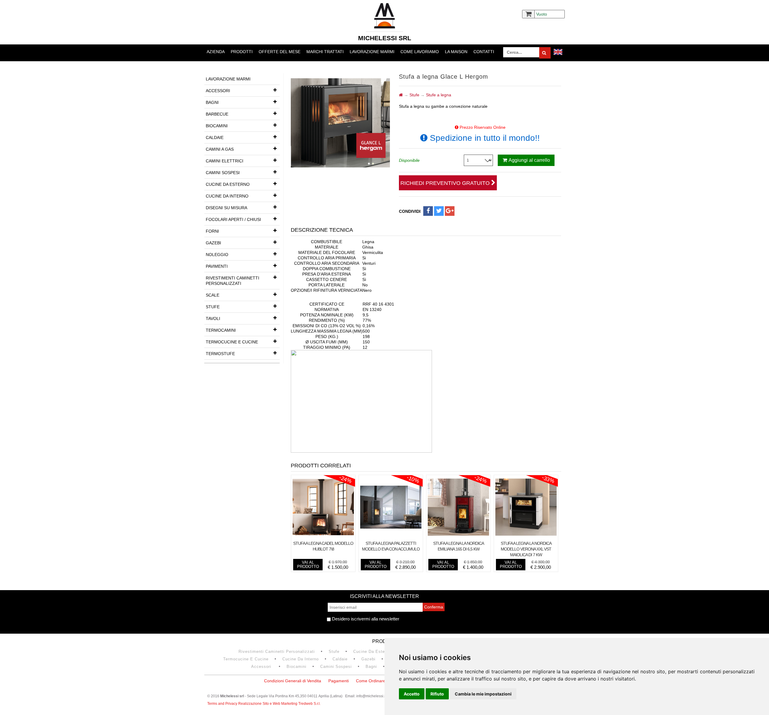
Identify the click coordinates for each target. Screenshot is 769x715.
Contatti (483, 51)
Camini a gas (220, 149)
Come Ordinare (370, 680)
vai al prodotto (308, 564)
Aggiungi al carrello (529, 160)
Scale (212, 295)
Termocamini (221, 330)
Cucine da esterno (228, 184)
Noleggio (217, 254)
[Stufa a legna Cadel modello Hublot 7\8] (323, 536)
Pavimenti (217, 266)
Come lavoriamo (419, 51)
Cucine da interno (227, 196)
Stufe (213, 306)
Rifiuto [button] (437, 693)
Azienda (216, 51)
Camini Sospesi (223, 172)
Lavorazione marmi (372, 51)
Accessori (218, 90)
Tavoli (213, 318)
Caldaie (214, 137)
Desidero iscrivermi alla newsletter (365, 618)
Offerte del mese (279, 51)
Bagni (212, 102)
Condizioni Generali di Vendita (292, 680)
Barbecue (217, 114)
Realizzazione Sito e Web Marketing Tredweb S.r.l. (279, 703)
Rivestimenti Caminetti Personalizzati (232, 281)
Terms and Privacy (222, 703)
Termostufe (220, 353)
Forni (212, 231)
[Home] (401, 94)
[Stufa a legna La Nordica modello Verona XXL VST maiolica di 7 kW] (526, 536)
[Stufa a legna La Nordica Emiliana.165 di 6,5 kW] (458, 536)
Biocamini (217, 125)
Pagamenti (338, 680)
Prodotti (242, 51)
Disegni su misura (226, 207)
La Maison (456, 51)
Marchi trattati (325, 51)
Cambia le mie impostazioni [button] (483, 693)
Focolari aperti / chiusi (233, 219)
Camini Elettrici (224, 160)
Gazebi (213, 242)
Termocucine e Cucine (232, 341)
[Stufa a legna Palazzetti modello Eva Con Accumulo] (390, 536)
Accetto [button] (412, 693)
